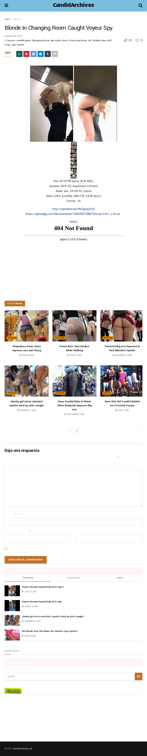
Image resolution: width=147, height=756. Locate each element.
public (107, 393)
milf (109, 40)
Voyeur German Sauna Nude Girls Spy (42, 601)
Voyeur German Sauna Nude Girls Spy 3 (43, 587)
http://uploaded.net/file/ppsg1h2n (73, 209)
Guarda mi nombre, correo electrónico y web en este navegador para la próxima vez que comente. (69, 548)
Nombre (11, 514)
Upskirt (108, 338)
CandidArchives (73, 5)
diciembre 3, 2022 (27, 410)
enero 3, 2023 (75, 355)
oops (8, 44)
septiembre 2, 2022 (75, 414)
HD (89, 40)
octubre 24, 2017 (14, 36)
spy (14, 44)
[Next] (77, 431)
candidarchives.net (22, 748)
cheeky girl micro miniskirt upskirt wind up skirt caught (53, 616)
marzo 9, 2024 (27, 355)
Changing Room (40, 40)
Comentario (12, 466)
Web (79, 531)
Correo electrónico (18, 531)
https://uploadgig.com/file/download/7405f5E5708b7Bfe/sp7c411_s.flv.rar (73, 214)
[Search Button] (138, 676)
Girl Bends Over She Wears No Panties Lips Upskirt (50, 631)
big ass (16, 19)
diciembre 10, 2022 (123, 355)
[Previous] (70, 431)
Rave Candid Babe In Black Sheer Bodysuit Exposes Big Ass (74, 405)
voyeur (20, 44)
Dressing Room (78, 40)
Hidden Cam (99, 40)
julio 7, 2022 (123, 410)
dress (65, 40)
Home (7, 19)
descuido (56, 40)
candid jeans (23, 40)
